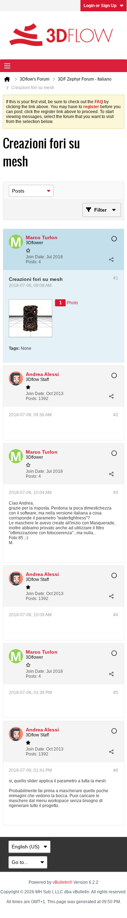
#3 (115, 492)
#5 (115, 692)
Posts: (31, 261)
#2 (115, 414)
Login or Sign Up (100, 5)
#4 (115, 614)
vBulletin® (62, 882)
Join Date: (35, 256)
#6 (115, 770)
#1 (115, 278)
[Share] (111, 259)
